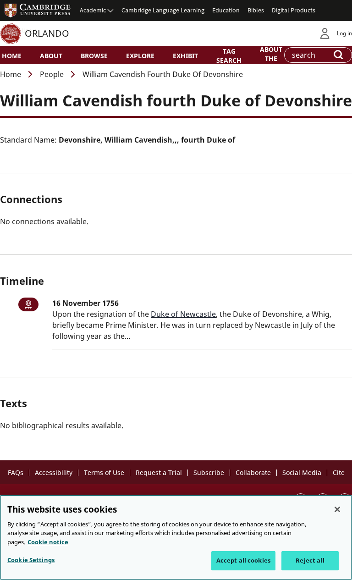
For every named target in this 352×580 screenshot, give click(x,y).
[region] (176, 537)
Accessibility (53, 472)
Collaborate (253, 472)
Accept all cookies (243, 560)
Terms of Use (104, 472)
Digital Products (293, 10)
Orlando (47, 33)
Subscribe (208, 472)
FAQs (15, 472)
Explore (140, 55)
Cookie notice (48, 542)
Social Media (301, 472)
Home (12, 55)
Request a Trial (159, 472)
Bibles (256, 10)
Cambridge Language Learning (162, 10)
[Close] (337, 509)
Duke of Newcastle (183, 314)
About (51, 55)
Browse (94, 55)
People (52, 74)
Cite (339, 472)
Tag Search (229, 55)
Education (226, 10)
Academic (93, 10)
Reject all (310, 560)
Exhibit (185, 55)
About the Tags (271, 58)
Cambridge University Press (38, 10)
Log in (344, 33)
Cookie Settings (31, 560)
